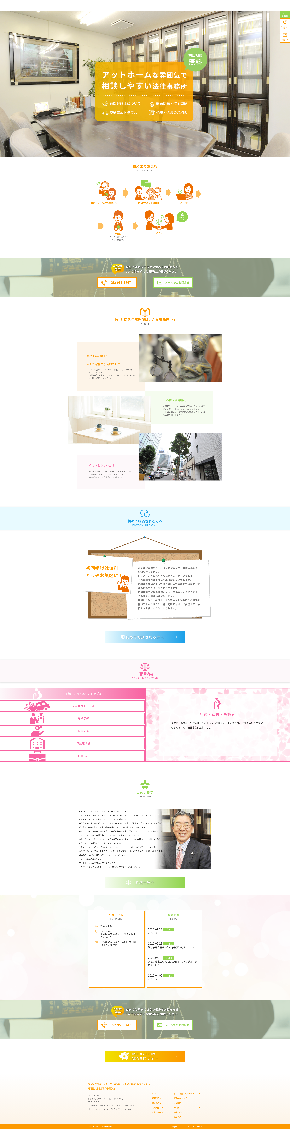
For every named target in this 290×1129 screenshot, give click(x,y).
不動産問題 (178, 1112)
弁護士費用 (156, 1112)
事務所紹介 (156, 1098)
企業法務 (177, 1117)
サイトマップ (94, 1126)
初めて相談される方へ (145, 636)
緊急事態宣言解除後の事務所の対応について (171, 947)
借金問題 (177, 1107)
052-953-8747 (120, 282)
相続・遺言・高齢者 (217, 714)
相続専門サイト (144, 1056)
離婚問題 (177, 1103)
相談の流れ (156, 1103)
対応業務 (155, 1107)
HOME (154, 1093)
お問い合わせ (107, 1126)
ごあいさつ (154, 933)
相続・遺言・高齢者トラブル (186, 1093)
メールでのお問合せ (177, 282)
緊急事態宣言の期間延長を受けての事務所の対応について (173, 963)
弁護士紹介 (145, 882)
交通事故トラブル (181, 1098)
